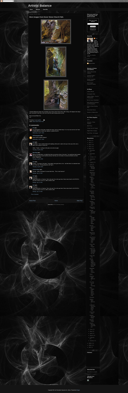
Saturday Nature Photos (92, 192)
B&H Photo (89, 125)
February (92, 337)
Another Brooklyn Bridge (92, 316)
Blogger (78, 390)
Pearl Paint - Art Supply (92, 133)
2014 (90, 140)
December (92, 150)
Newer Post (32, 200)
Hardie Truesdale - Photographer (91, 80)
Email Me (45, 9)
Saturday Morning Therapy (92, 167)
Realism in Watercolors (92, 112)
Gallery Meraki (90, 91)
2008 (90, 345)
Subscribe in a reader (92, 371)
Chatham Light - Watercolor (92, 278)
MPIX (88, 119)
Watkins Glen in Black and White (92, 179)
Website (38, 9)
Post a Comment (34, 194)
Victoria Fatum (36, 169)
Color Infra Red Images (92, 245)
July (91, 164)
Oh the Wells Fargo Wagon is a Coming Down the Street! (92, 262)
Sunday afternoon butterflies (92, 212)
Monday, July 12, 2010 (37, 173)
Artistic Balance (40, 5)
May (91, 331)
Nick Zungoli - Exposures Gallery (91, 83)
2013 (90, 142)
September (92, 159)
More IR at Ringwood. (92, 234)
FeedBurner (93, 30)
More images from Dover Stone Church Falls (92, 291)
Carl (34, 142)
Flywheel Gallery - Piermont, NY (91, 76)
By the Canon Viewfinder (93, 100)
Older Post (79, 200)
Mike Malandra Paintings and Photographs (93, 103)
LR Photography (36, 135)
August (92, 162)
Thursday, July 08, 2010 (38, 149)
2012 (90, 144)
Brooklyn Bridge (92, 320)
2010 (90, 148)
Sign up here (92, 63)
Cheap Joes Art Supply (92, 128)
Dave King (35, 152)
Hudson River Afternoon (92, 301)
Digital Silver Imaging (92, 130)
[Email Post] (44, 120)
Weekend (92, 170)
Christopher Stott (91, 94)
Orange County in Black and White (92, 228)
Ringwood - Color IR (92, 208)
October (92, 157)
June (91, 329)
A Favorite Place (92, 312)
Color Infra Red (92, 256)
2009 (90, 343)
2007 (90, 347)
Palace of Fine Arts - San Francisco (92, 186)
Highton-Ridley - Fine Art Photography (93, 97)
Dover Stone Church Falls (38, 121)
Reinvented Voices (91, 109)
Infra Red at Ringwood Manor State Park (92, 240)
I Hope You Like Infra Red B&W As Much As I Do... (92, 251)
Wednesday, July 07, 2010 (38, 132)
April (91, 333)
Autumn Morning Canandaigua (92, 324)
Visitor (91, 274)
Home (31, 9)
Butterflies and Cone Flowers (92, 270)
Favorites (92, 297)
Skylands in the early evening (92, 174)
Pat (33, 127)
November (92, 153)
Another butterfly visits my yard (92, 203)
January (92, 340)
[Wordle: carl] (88, 381)
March (91, 335)
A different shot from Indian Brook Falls (92, 307)
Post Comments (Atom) (59, 204)
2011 (90, 146)
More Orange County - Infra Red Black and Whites (92, 220)
